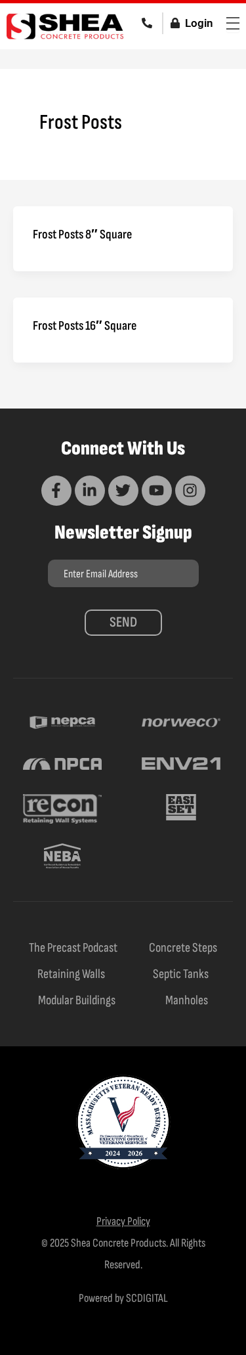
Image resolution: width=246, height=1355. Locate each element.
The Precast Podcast (73, 948)
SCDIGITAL (147, 1298)
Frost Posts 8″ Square (82, 234)
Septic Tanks (181, 974)
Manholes (186, 1000)
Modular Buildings (76, 1000)
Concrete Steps (183, 948)
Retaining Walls (71, 974)
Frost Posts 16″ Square (84, 326)
